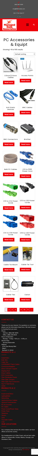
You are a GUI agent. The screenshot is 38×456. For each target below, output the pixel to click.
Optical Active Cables (9, 400)
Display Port (5, 371)
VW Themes (25, 449)
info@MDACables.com (19, 9)
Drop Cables (5, 373)
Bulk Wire (4, 360)
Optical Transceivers (8, 402)
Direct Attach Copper (9, 369)
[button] (25, 24)
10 (24, 310)
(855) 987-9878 (19, 4)
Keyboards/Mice (7, 394)
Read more (8, 82)
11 (27, 310)
